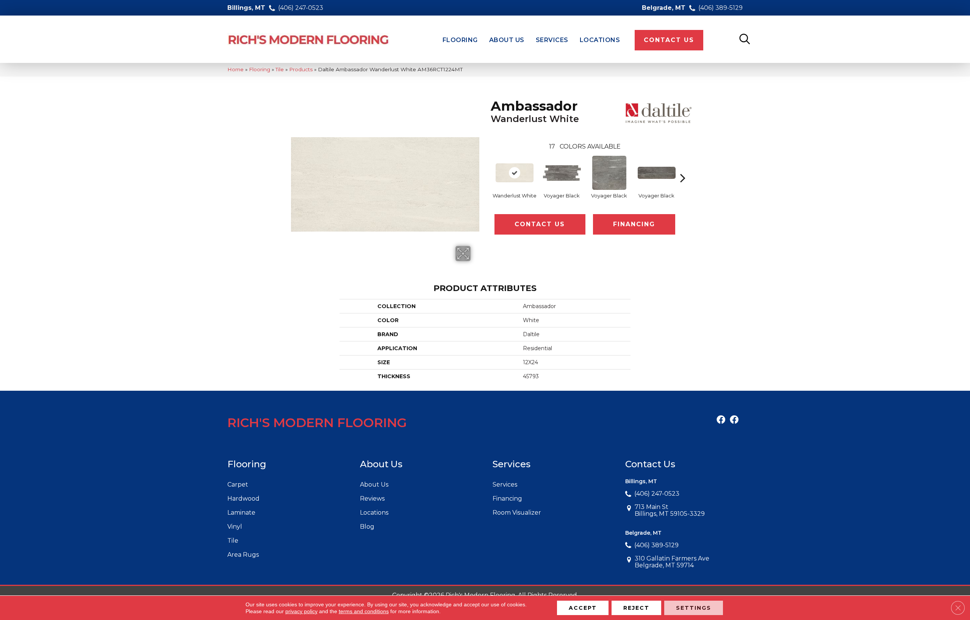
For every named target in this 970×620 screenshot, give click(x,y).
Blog (367, 526)
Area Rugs (243, 554)
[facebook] (721, 420)
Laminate (241, 512)
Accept (583, 607)
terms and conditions (364, 611)
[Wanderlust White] (514, 172)
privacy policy (301, 611)
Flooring (259, 69)
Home (235, 69)
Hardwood (243, 498)
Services (505, 484)
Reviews (372, 498)
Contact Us (540, 224)
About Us (374, 484)
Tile (279, 69)
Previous (487, 166)
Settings (693, 607)
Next (682, 166)
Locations (374, 512)
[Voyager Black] (562, 173)
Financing (634, 224)
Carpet (237, 484)
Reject (636, 607)
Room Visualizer (517, 512)
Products (301, 69)
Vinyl (234, 526)
